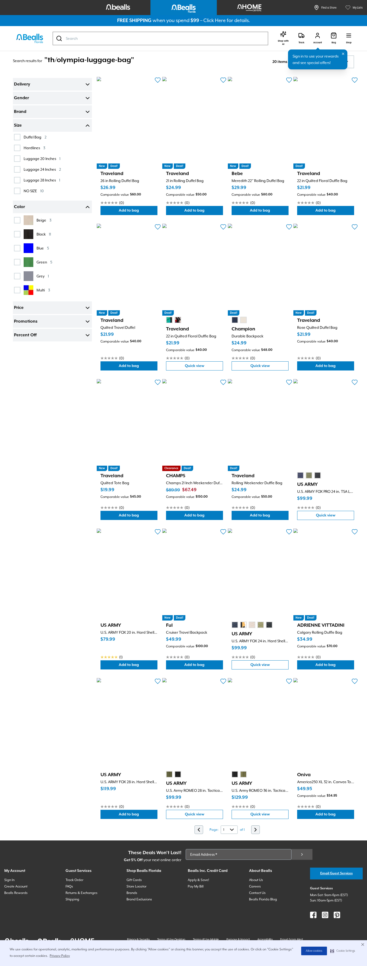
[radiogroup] (173, 320)
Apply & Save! (198, 880)
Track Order (74, 880)
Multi (43, 290)
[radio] (169, 320)
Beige (44, 220)
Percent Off (25, 335)
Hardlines (34, 147)
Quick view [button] (204, 367)
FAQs (69, 886)
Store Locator (136, 886)
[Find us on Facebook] (313, 915)
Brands (132, 893)
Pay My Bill (196, 886)
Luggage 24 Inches (42, 169)
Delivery (22, 84)
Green (44, 262)
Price (19, 307)
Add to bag (138, 211)
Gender (21, 98)
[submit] (302, 854)
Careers (255, 886)
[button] (342, 951)
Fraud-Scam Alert (291, 939)
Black (44, 234)
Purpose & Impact (238, 939)
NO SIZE (34, 190)
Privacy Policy (60, 956)
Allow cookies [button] (314, 951)
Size (18, 125)
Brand (20, 111)
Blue (43, 248)
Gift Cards (134, 880)
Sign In (9, 880)
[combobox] (160, 38)
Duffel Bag (35, 137)
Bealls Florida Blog (263, 899)
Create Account (15, 886)
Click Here (214, 20)
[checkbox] (17, 137)
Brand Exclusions (139, 899)
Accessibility (265, 939)
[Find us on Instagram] (325, 915)
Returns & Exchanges (82, 893)
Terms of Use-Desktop (171, 939)
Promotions (25, 321)
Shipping (72, 899)
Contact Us (257, 893)
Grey (43, 276)
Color (19, 207)
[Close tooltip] (343, 54)
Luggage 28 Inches (42, 180)
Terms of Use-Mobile (206, 939)
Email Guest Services (336, 873)
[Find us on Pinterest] (337, 915)
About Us (256, 880)
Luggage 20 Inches (42, 158)
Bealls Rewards (16, 893)
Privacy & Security (138, 939)
